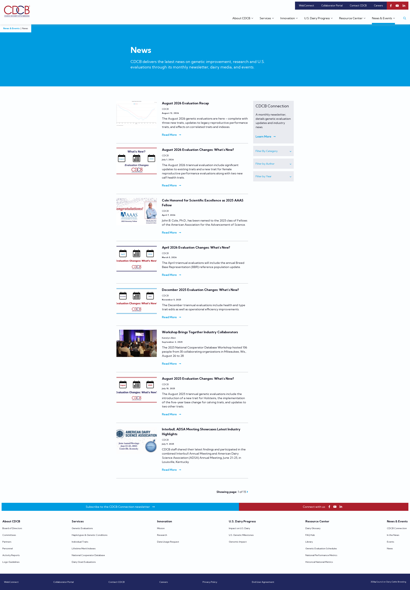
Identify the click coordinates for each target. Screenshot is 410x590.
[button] (273, 151)
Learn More (263, 136)
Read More (169, 135)
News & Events (11, 28)
